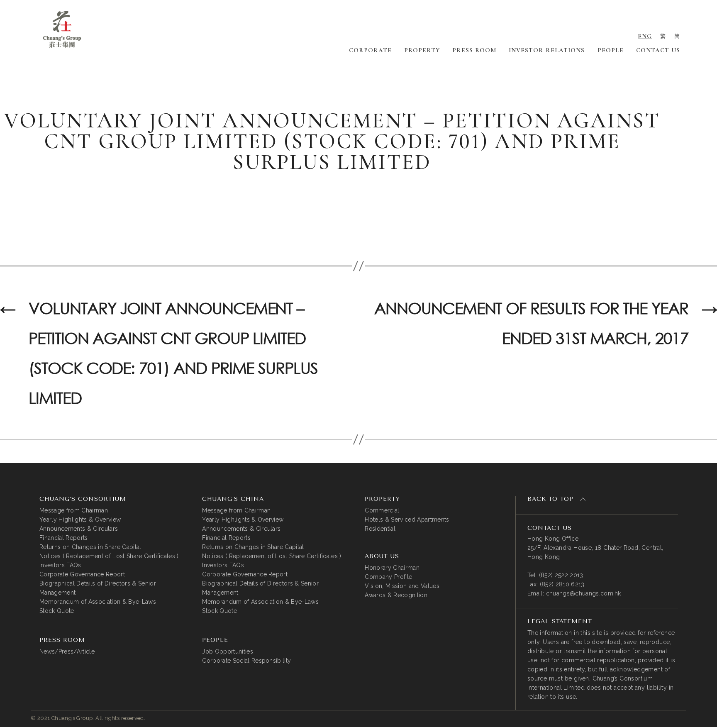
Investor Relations (547, 50)
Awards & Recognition (396, 595)
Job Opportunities (227, 651)
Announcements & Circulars (78, 528)
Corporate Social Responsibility (246, 660)
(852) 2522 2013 (561, 575)
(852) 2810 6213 (562, 584)
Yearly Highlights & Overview (80, 519)
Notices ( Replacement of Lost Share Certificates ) (109, 556)
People (611, 50)
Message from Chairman (73, 510)
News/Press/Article (67, 651)
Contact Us (658, 50)
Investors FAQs (60, 565)
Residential (380, 528)
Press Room (474, 50)
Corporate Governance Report (82, 574)
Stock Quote (56, 610)
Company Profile (388, 576)
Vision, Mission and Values (402, 586)
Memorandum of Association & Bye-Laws (97, 601)
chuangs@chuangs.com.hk (583, 593)
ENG (645, 36)
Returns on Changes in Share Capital (90, 547)
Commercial (382, 510)
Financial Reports (63, 537)
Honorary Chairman (392, 567)
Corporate (370, 50)
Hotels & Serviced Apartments (407, 519)
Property (422, 50)
